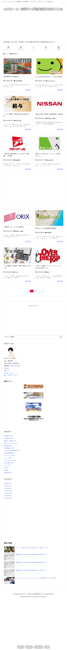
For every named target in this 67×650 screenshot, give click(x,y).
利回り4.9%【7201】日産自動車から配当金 (49, 114)
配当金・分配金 (51, 118)
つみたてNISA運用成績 (11, 450)
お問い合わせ (50, 1)
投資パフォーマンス (10, 443)
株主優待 (8, 445)
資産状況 (6, 368)
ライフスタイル (33, 1)
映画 (48, 272)
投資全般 (19, 1)
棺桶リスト (7, 370)
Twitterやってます (12, 375)
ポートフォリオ (9, 455)
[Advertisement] (33, 28)
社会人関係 (25, 1)
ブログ (16, 272)
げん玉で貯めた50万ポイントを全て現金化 (49, 76)
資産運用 (18, 160)
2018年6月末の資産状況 (11, 76)
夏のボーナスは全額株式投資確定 (46, 228)
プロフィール (12, 1)
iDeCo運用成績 (9, 453)
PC (6, 467)
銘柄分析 (9, 438)
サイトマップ (42, 1)
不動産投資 (8, 472)
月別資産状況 (19, 80)
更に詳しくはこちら (9, 373)
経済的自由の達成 (15, 365)
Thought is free (43, 596)
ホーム (5, 1)
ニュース (8, 458)
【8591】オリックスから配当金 (14, 227)
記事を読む (28, 90)
